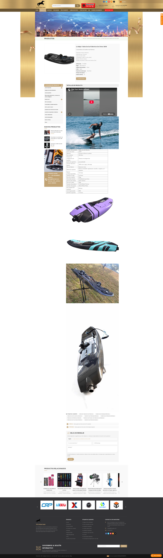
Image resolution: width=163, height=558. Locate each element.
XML (67, 536)
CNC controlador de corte (88, 524)
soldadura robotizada (87, 526)
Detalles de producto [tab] (74, 85)
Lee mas (52, 133)
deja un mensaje (157, 555)
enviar (70, 459)
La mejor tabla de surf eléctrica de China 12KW (81, 439)
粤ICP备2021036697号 (121, 556)
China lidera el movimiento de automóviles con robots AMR (57, 138)
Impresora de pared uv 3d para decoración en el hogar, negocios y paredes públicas (66, 489)
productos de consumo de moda (51, 109)
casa (68, 522)
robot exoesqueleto (48, 117)
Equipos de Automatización (50, 90)
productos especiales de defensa (51, 112)
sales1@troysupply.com (120, 7)
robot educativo (48, 92)
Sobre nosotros (74, 10)
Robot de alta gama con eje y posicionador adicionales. (57, 131)
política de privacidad (71, 538)
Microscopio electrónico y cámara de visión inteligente (52, 96)
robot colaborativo (48, 114)
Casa (37, 10)
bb (89, 10)
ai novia (84, 534)
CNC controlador (48, 102)
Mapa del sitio (69, 532)
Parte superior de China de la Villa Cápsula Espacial (85, 427)
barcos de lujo (47, 119)
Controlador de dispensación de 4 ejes (90, 538)
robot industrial (48, 87)
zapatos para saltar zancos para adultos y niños (96, 489)
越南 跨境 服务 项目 (109, 10)
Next (122, 482)
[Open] (162, 19)
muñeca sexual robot (87, 528)
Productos (43, 10)
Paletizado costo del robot (88, 532)
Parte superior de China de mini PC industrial (82, 424)
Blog (71, 556)
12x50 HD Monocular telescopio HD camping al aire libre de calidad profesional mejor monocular (51, 489)
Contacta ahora (81, 78)
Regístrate (124, 546)
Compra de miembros (96, 10)
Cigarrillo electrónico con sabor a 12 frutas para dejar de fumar (111, 489)
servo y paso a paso (49, 107)
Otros (46, 122)
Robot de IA (47, 99)
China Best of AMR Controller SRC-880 (56, 144)
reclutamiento (64, 10)
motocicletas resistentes (87, 536)
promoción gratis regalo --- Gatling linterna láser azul (81, 489)
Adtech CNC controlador (88, 522)
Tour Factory (83, 10)
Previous (41, 482)
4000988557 (101, 7)
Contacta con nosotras (71, 528)
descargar (56, 10)
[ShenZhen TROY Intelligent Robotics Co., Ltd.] (40, 4)
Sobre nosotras (70, 526)
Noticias (49, 10)
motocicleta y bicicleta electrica (51, 104)
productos (69, 524)
